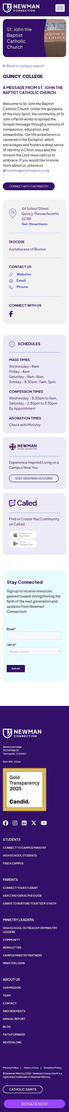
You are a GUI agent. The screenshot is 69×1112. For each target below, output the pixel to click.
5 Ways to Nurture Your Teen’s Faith (29, 903)
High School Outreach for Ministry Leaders (30, 930)
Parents (10, 879)
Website (23, 274)
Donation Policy (53, 1067)
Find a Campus (13, 863)
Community (11, 939)
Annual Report (14, 1019)
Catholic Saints (22, 1089)
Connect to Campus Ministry (24, 847)
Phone (22, 287)
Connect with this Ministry (29, 186)
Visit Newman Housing (34, 478)
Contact (9, 1003)
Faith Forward (14, 1034)
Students (12, 839)
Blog (7, 1026)
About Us (11, 979)
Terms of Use (31, 1067)
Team (7, 995)
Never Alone (12, 1042)
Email (21, 280)
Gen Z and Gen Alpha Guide (22, 895)
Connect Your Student (20, 887)
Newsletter (12, 947)
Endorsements (14, 1011)
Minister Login (14, 963)
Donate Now (34, 1103)
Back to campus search (25, 66)
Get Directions (34, 224)
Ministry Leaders (18, 919)
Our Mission (12, 987)
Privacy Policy (10, 1067)
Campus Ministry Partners (22, 955)
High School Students (20, 855)
